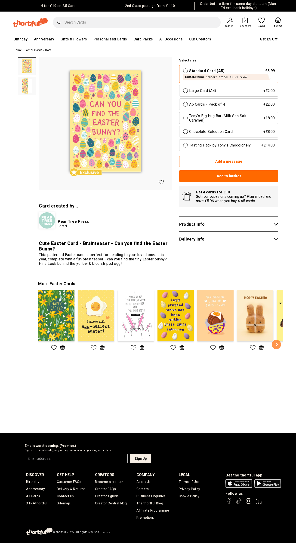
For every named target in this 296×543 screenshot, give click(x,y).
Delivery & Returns (71, 489)
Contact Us (65, 496)
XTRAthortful (36, 503)
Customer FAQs (69, 482)
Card (48, 50)
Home (18, 50)
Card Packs (143, 39)
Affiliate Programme (152, 510)
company (145, 475)
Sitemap (63, 503)
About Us (143, 482)
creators (104, 475)
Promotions (145, 517)
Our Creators (200, 39)
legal (184, 475)
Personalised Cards (110, 39)
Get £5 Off (269, 39)
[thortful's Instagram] (248, 503)
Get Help (65, 475)
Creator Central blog (111, 503)
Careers (142, 489)
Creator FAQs (105, 489)
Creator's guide (107, 496)
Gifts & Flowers (74, 39)
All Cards (33, 496)
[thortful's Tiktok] (238, 503)
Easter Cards (34, 50)
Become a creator (109, 482)
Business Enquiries (151, 496)
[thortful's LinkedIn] (258, 503)
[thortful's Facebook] (228, 503)
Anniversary (44, 39)
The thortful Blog (149, 503)
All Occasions (171, 39)
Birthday (21, 39)
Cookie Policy (189, 496)
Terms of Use (189, 482)
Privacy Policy (189, 489)
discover (35, 475)
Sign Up (141, 459)
